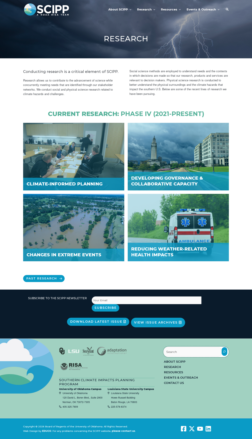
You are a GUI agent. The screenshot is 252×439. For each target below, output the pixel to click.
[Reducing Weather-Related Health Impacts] (178, 227)
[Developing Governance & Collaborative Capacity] (178, 156)
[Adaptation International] (111, 351)
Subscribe (105, 308)
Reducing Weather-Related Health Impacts (169, 251)
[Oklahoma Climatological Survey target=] (62, 351)
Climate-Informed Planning (65, 184)
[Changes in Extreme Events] (73, 227)
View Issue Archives (156, 322)
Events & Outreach (181, 377)
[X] (192, 429)
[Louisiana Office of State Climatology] (74, 351)
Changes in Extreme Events (64, 254)
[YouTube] (200, 429)
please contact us (123, 431)
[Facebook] (184, 429)
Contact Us (174, 383)
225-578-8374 (119, 406)
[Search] (224, 351)
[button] (129, 9)
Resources (173, 372)
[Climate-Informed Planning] (73, 156)
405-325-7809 (70, 406)
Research (172, 367)
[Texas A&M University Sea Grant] (88, 351)
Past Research (41, 278)
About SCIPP (174, 361)
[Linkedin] (208, 429)
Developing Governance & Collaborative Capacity (167, 181)
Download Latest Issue (96, 322)
